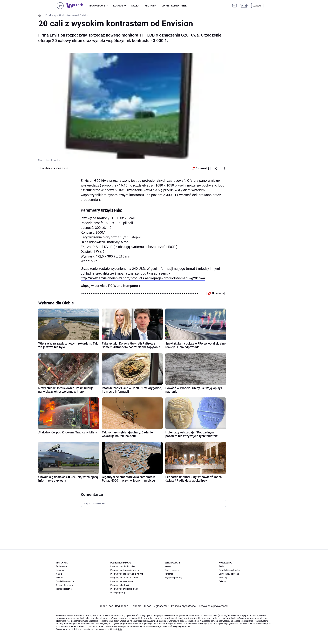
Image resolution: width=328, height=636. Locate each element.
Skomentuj (202, 168)
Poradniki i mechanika (229, 570)
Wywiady (223, 577)
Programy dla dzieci (119, 585)
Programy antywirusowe (121, 581)
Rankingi (169, 574)
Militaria (150, 5)
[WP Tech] (77, 5)
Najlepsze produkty (173, 577)
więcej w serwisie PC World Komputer (109, 286)
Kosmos (118, 5)
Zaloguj (257, 5)
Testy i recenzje (172, 570)
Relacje (222, 581)
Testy (221, 566)
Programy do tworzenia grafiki (124, 589)
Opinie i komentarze (174, 5)
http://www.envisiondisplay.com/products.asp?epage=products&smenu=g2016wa (143, 278)
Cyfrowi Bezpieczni (64, 585)
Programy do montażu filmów (124, 577)
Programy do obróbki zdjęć (122, 566)
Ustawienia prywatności (213, 606)
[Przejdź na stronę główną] (60, 8)
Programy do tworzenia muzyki (124, 570)
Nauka (135, 5)
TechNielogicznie (64, 589)
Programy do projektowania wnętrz (126, 574)
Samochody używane (229, 574)
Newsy (168, 566)
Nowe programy (117, 592)
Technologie (96, 5)
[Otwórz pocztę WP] (234, 5)
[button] (244, 6)
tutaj (120, 629)
